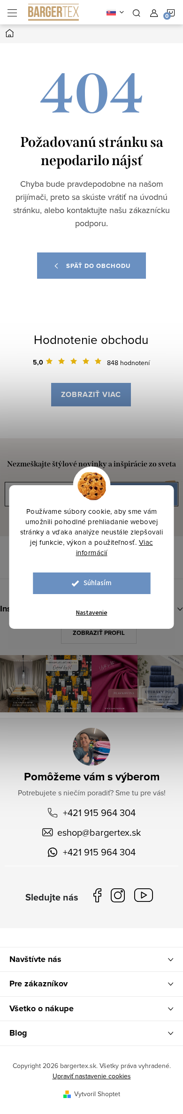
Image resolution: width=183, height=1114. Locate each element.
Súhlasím (98, 583)
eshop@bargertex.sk (99, 832)
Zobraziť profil (99, 632)
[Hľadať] (136, 12)
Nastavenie (91, 613)
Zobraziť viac (91, 394)
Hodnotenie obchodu (91, 339)
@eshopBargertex (146, 897)
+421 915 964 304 (99, 812)
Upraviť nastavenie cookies (92, 1076)
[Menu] (12, 12)
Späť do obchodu (98, 265)
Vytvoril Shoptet (97, 1094)
